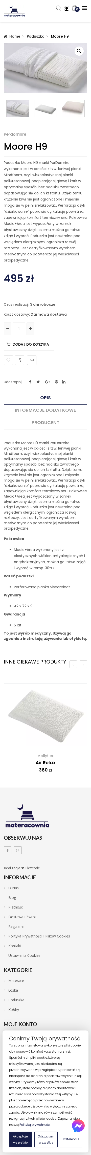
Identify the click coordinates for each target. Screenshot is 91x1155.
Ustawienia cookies (24, 955)
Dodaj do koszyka (31, 344)
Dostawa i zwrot (22, 917)
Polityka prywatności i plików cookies (39, 936)
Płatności (16, 907)
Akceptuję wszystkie (20, 1139)
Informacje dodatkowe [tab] (45, 410)
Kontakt (14, 946)
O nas (13, 888)
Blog (12, 897)
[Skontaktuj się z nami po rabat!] (78, 1125)
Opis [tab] (45, 398)
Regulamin (17, 926)
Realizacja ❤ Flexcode (22, 868)
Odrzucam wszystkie (46, 1139)
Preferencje (71, 1139)
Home (14, 36)
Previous (6, 108)
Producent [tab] (45, 423)
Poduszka (35, 36)
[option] (45, 731)
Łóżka (13, 990)
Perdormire (15, 134)
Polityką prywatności (35, 1124)
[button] (79, 51)
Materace (16, 980)
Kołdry (13, 1009)
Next (84, 108)
